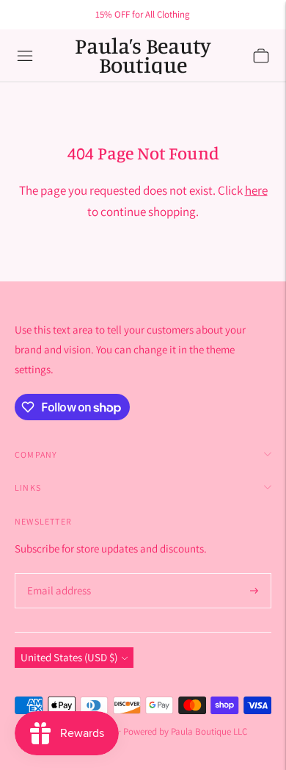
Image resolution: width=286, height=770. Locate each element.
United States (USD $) (69, 657)
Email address (56, 574)
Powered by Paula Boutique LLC (185, 731)
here (256, 190)
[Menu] (25, 56)
